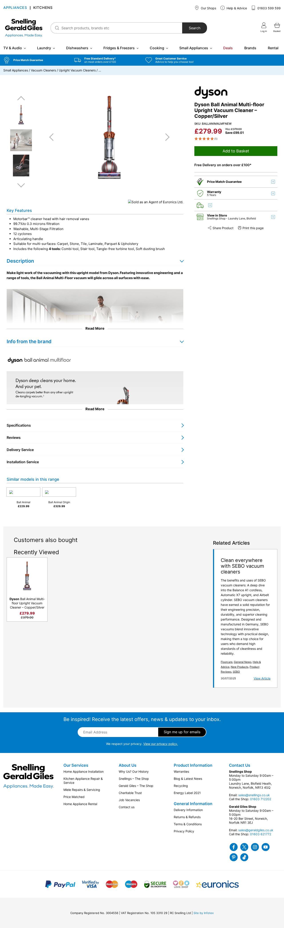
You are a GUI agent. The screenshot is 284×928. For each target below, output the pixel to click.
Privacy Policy (184, 831)
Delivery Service (20, 449)
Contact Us (239, 765)
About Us (127, 765)
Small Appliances (193, 48)
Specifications (19, 425)
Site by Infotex (203, 913)
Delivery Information (188, 810)
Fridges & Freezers (119, 48)
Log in (263, 31)
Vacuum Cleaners (43, 70)
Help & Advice (236, 8)
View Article (262, 678)
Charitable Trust (130, 793)
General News (242, 662)
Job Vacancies (129, 800)
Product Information (193, 765)
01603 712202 (260, 799)
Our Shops (208, 8)
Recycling (181, 786)
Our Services (75, 765)
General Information (193, 803)
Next (21, 185)
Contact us (126, 807)
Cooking (157, 48)
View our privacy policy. (160, 744)
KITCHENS (43, 8)
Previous (21, 98)
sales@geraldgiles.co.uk (255, 830)
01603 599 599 (268, 8)
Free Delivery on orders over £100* (222, 165)
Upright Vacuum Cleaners (77, 70)
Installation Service (23, 462)
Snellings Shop (216, 218)
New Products (239, 666)
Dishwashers (77, 48)
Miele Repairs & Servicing (81, 790)
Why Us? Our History (134, 771)
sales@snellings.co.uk (254, 795)
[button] (35, 60)
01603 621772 (260, 834)
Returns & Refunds (187, 817)
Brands (250, 48)
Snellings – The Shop (134, 778)
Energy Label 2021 (187, 793)
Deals (228, 48)
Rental (273, 48)
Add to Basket (236, 151)
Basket (277, 31)
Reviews (14, 437)
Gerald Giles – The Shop (136, 786)
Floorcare (227, 662)
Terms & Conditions (188, 824)
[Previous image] (53, 137)
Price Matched (74, 797)
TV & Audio (12, 48)
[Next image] (165, 137)
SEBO (236, 671)
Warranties (181, 771)
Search (194, 28)
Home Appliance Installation (83, 771)
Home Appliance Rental (80, 804)
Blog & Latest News (188, 778)
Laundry (44, 48)
